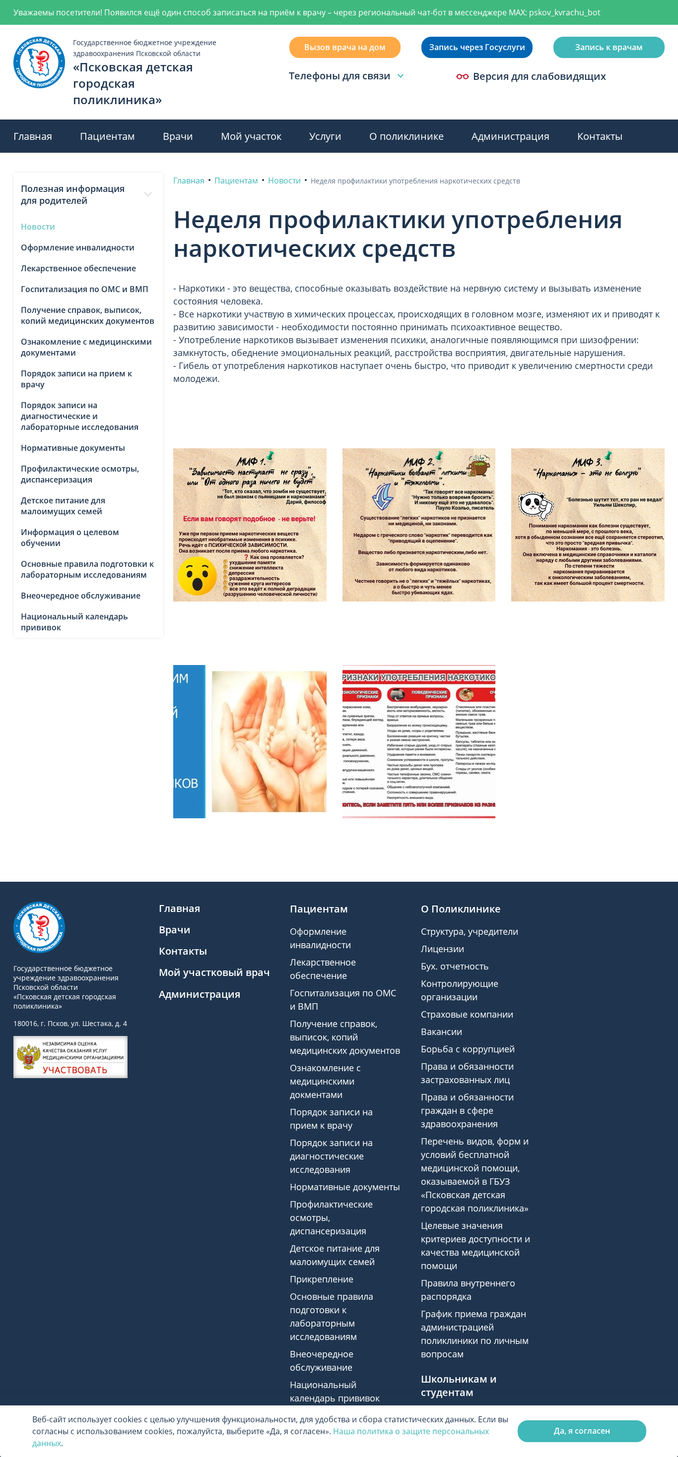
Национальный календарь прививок (74, 622)
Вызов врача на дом (345, 47)
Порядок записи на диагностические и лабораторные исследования (79, 416)
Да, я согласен (582, 1430)
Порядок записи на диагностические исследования (331, 1156)
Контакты (599, 136)
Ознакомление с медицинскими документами (86, 347)
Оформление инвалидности (78, 247)
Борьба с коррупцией (468, 1049)
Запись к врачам (609, 47)
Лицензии (442, 949)
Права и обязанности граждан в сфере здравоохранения (467, 1110)
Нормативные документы (73, 447)
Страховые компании (467, 1014)
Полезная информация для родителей (73, 194)
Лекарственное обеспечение (78, 268)
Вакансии (441, 1031)
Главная (32, 136)
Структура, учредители (469, 931)
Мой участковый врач (214, 972)
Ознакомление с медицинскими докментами (325, 1081)
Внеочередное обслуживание (80, 595)
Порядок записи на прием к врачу (76, 379)
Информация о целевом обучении (70, 537)
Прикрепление (321, 1279)
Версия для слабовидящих (539, 76)
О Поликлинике (461, 908)
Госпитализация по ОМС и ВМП (84, 289)
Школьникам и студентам (459, 1385)
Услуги (325, 136)
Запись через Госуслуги (477, 47)
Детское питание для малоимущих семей (63, 506)
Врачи (178, 136)
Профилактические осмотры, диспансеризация (80, 474)
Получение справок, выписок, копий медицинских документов (87, 315)
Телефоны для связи (340, 76)
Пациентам (107, 136)
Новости (38, 226)
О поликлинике (406, 136)
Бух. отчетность (455, 966)
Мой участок (251, 136)
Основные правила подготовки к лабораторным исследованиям (87, 569)
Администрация (510, 136)
